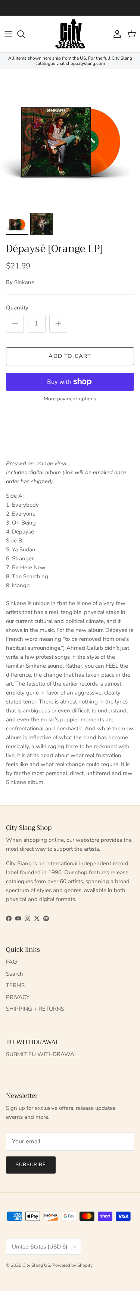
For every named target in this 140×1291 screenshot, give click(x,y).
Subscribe (31, 1164)
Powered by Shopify (72, 1265)
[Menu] (8, 34)
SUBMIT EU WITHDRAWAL (41, 1054)
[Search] (24, 34)
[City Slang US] (70, 33)
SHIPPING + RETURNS (35, 1009)
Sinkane (24, 282)
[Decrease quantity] (15, 324)
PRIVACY (17, 997)
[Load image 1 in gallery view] (70, 139)
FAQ (11, 962)
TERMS (15, 985)
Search (14, 973)
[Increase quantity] (58, 324)
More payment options (70, 399)
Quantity (17, 307)
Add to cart (70, 356)
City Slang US (36, 1265)
